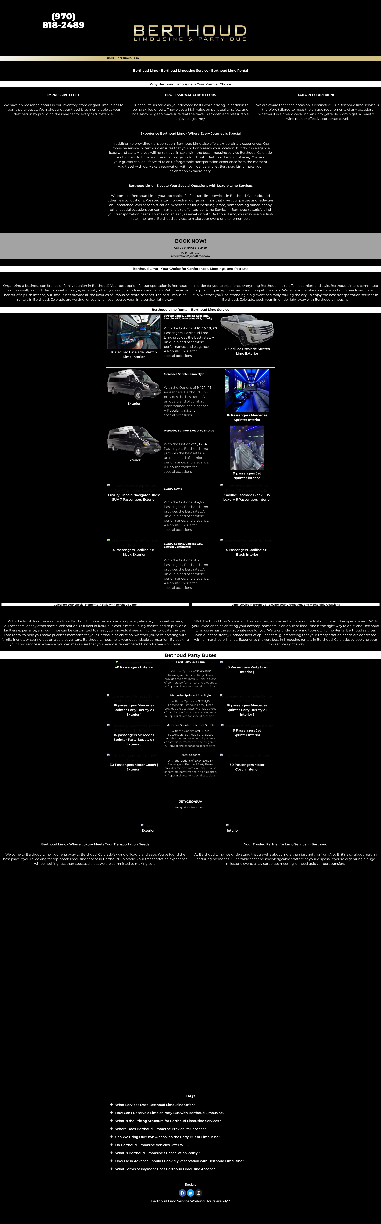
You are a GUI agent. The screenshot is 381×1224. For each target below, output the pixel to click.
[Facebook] (182, 1193)
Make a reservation (164, 166)
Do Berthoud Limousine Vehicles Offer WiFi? (152, 1145)
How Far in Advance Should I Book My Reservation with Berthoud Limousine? (179, 1161)
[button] (190, 1105)
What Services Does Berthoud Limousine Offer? (155, 1105)
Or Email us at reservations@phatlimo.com (190, 255)
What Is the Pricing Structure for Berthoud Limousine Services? (168, 1121)
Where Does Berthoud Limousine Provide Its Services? (160, 1129)
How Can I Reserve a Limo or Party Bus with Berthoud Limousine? (170, 1113)
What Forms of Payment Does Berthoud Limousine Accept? (165, 1169)
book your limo (268, 300)
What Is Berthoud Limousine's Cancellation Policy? (157, 1153)
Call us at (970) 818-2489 (190, 247)
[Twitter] (190, 1193)
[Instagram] (198, 1193)
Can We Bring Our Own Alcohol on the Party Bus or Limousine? (167, 1137)
